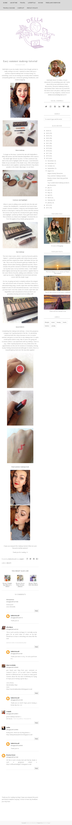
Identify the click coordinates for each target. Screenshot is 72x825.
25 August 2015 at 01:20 (12, 629)
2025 (47, 133)
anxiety (53, 326)
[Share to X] (30, 558)
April (49, 195)
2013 (47, 208)
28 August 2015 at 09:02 (12, 729)
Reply (36, 611)
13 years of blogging (57, 246)
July (49, 187)
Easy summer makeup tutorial (57, 176)
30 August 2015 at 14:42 (12, 757)
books (64, 322)
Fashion (47, 326)
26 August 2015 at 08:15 (12, 713)
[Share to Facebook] (27, 558)
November (51, 163)
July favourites (52, 185)
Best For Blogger (46, 823)
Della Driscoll (15, 615)
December (51, 161)
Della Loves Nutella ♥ (31, 823)
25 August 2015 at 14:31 (17, 653)
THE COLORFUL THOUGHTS (22, 719)
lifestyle (47, 322)
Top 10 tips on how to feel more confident (57, 292)
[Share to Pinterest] (33, 558)
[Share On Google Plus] (37, 558)
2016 (47, 156)
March (49, 197)
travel (53, 322)
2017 (47, 153)
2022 (47, 141)
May (49, 192)
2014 (47, 205)
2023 (47, 138)
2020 (47, 146)
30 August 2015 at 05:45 (17, 745)
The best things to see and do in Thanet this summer (58, 272)
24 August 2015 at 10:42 (12, 601)
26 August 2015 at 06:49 (12, 667)
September (51, 168)
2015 (47, 158)
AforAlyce (9, 627)
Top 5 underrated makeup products (58, 183)
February (50, 200)
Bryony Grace (10, 755)
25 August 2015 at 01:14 (17, 617)
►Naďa (8, 711)
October (50, 166)
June (49, 190)
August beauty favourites (55, 173)
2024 (47, 136)
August (50, 171)
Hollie (8, 727)
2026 (47, 130)
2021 (47, 143)
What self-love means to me (58, 311)
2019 (47, 148)
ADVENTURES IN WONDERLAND (16, 643)
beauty (9, 563)
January (50, 202)
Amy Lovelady (11, 665)
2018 (47, 151)
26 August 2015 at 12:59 (17, 700)
